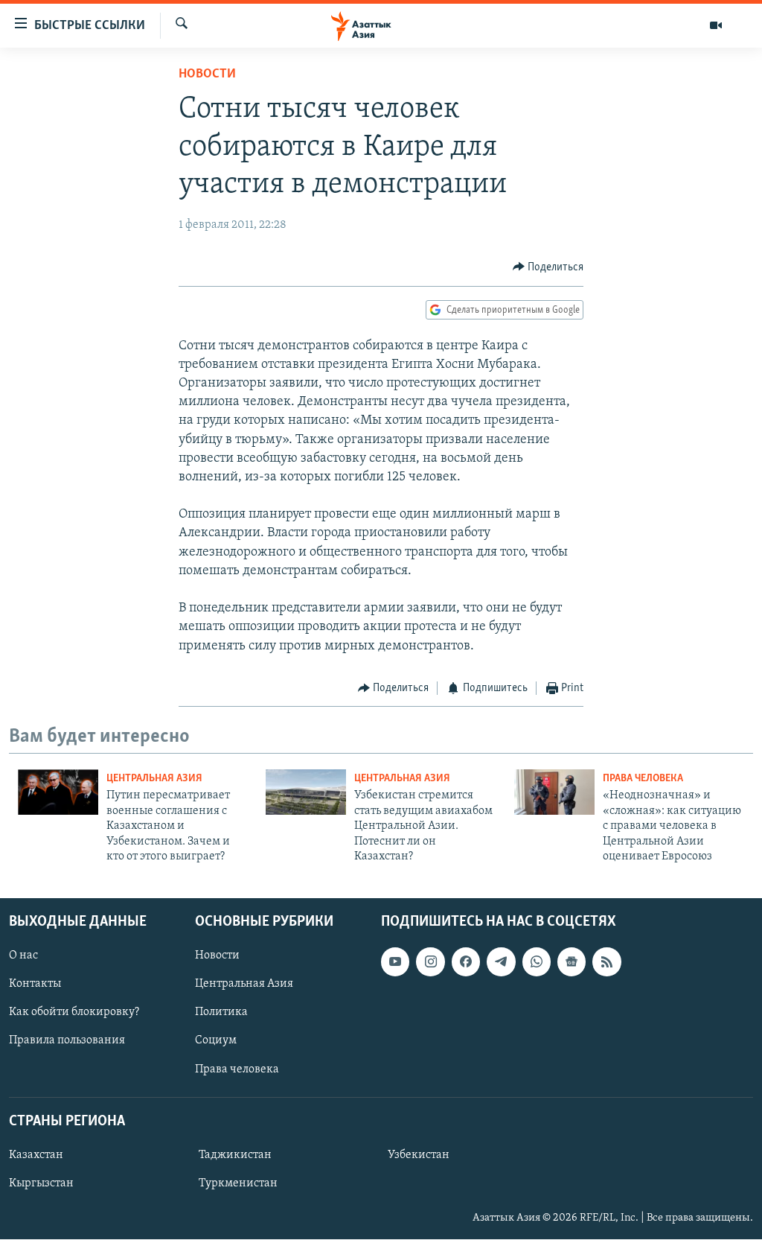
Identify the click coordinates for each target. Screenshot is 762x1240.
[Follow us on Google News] (571, 962)
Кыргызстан (41, 1183)
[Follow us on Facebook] (466, 962)
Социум (216, 1041)
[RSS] (606, 962)
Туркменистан (238, 1183)
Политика (221, 1013)
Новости (207, 74)
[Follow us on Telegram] (501, 962)
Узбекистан (418, 1155)
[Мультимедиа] (716, 25)
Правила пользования (67, 1041)
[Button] (548, 267)
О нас (23, 956)
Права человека (643, 778)
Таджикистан (235, 1155)
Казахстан (36, 1155)
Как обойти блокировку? (74, 1013)
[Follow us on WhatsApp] (536, 962)
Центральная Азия (154, 778)
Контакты (35, 985)
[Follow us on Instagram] (430, 962)
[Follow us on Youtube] (395, 962)
